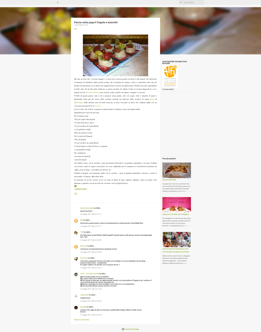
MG (81, 220)
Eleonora (83, 246)
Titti (81, 232)
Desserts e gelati (81, 189)
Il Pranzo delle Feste (169, 180)
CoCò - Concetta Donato (89, 274)
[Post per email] (75, 187)
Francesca (84, 258)
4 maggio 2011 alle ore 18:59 (91, 240)
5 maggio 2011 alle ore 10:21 (91, 268)
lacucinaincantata (86, 208)
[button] (75, 29)
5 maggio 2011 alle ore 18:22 (91, 301)
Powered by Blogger (131, 329)
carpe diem (84, 295)
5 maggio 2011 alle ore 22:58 (91, 315)
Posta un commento (81, 320)
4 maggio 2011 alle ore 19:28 (91, 252)
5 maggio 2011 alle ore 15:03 (91, 289)
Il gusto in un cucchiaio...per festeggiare (175, 214)
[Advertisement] (176, 123)
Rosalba (83, 307)
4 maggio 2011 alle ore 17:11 (91, 214)
